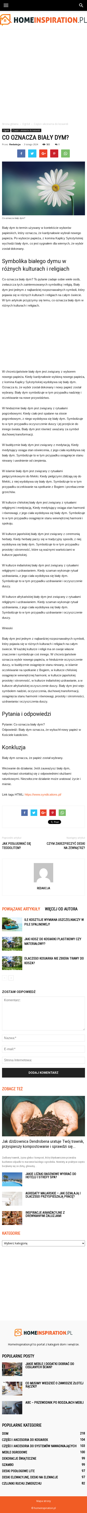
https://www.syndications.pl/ (43, 794)
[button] (81, 5)
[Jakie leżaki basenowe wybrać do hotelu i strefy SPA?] (12, 1179)
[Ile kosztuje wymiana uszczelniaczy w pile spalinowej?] (12, 924)
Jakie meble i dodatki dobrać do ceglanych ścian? (49, 1365)
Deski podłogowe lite (18, 1471)
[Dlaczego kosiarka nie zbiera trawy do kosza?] (12, 963)
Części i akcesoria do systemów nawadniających (39, 1446)
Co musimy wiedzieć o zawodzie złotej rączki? (54, 1384)
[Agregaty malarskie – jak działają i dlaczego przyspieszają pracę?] (12, 1199)
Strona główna (10, 124)
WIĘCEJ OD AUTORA (61, 909)
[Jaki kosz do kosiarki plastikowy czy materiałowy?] (12, 944)
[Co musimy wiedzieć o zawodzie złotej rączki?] (12, 1389)
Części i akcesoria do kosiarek (26, 130)
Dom (5, 1433)
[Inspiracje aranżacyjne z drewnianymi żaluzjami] (12, 1218)
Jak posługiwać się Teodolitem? (16, 846)
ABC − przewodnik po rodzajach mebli (54, 1402)
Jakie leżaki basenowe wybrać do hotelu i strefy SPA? (50, 1175)
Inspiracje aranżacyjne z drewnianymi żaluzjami (45, 1214)
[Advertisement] (43, 74)
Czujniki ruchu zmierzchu (21, 1483)
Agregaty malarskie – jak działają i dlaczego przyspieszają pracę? (53, 1194)
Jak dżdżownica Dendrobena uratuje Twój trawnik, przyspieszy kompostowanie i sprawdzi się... (43, 1144)
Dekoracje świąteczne (19, 1458)
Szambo (8, 1465)
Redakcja (15, 144)
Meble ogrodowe (14, 1452)
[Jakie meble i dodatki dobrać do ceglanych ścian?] (12, 1369)
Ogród (6, 130)
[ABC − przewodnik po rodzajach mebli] (12, 1408)
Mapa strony (43, 1501)
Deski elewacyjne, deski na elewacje (30, 1477)
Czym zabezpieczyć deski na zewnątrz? (66, 846)
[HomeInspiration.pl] (43, 20)
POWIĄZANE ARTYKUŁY (21, 909)
